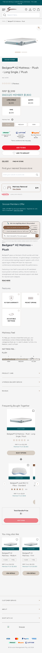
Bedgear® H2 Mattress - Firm (28, 554)
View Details (17, 189)
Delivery (5, 161)
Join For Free (18, 210)
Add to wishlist (22, 153)
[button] (21, 40)
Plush (8, 124)
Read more (6, 280)
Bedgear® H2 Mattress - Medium (9, 554)
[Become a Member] (30, 9)
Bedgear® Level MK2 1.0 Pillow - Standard (19, 484)
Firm (33, 124)
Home (3, 21)
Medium (21, 124)
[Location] (26, 9)
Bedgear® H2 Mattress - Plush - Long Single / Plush (21, 435)
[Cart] (38, 9)
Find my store (18, 161)
